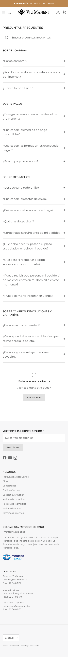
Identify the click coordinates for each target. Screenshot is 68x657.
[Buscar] (11, 12)
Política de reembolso (14, 503)
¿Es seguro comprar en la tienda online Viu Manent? (30, 116)
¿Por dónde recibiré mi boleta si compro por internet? (31, 74)
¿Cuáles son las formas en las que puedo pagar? (31, 148)
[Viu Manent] (34, 12)
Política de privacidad (14, 499)
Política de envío (11, 508)
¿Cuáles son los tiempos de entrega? (28, 210)
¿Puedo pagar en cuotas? (20, 161)
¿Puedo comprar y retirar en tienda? (28, 295)
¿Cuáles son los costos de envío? (25, 199)
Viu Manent (14, 646)
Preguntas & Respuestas (16, 476)
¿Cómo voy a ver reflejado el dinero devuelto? (27, 354)
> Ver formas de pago (14, 531)
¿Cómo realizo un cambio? (21, 325)
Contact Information (13, 494)
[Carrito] (64, 12)
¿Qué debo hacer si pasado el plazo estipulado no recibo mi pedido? (27, 246)
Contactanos (34, 397)
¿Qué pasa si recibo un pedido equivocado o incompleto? (24, 262)
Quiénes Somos (11, 490)
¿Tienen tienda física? (18, 88)
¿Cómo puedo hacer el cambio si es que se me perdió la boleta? (30, 339)
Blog (5, 481)
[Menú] (3, 12)
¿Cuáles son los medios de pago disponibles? (25, 132)
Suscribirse (13, 447)
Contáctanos (9, 485)
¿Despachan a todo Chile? (21, 187)
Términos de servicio (13, 513)
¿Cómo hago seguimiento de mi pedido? (31, 232)
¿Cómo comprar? (15, 61)
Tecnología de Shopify (29, 646)
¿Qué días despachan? (18, 221)
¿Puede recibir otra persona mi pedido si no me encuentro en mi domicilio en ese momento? (31, 280)
